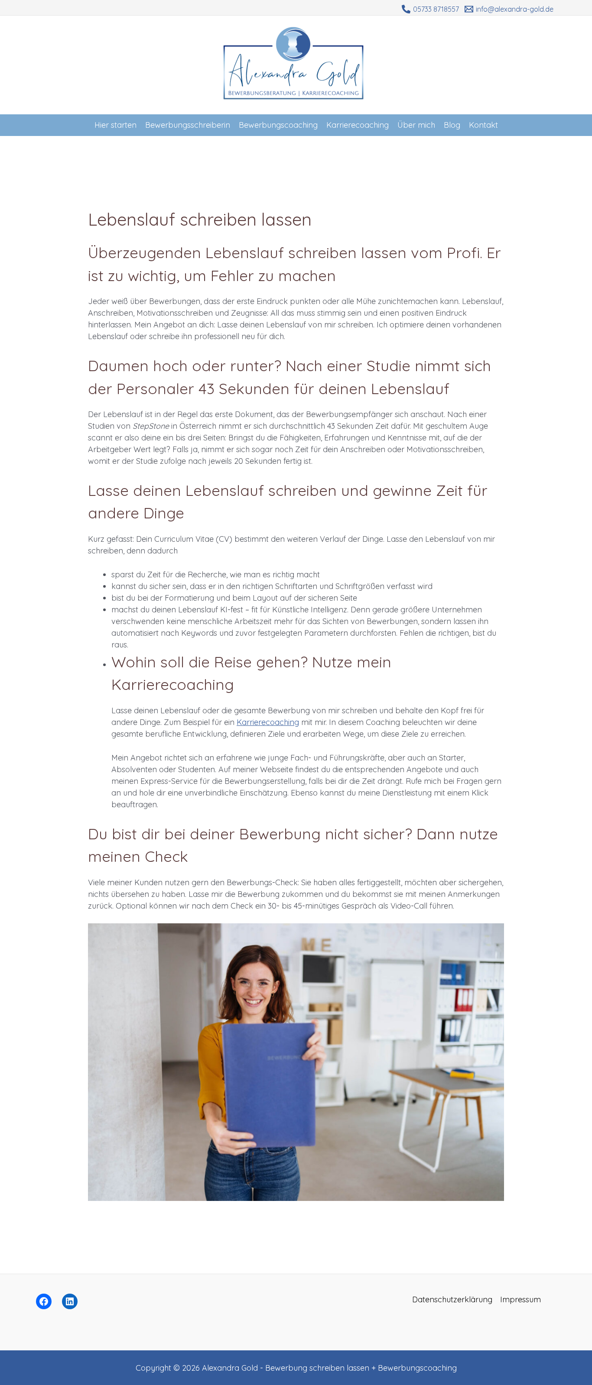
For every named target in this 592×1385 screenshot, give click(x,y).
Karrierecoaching (357, 125)
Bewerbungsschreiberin (187, 125)
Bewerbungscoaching (278, 125)
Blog (452, 125)
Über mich (416, 125)
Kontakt (483, 125)
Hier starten (115, 125)
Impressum (520, 1299)
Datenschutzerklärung (452, 1299)
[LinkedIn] (70, 1301)
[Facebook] (44, 1301)
